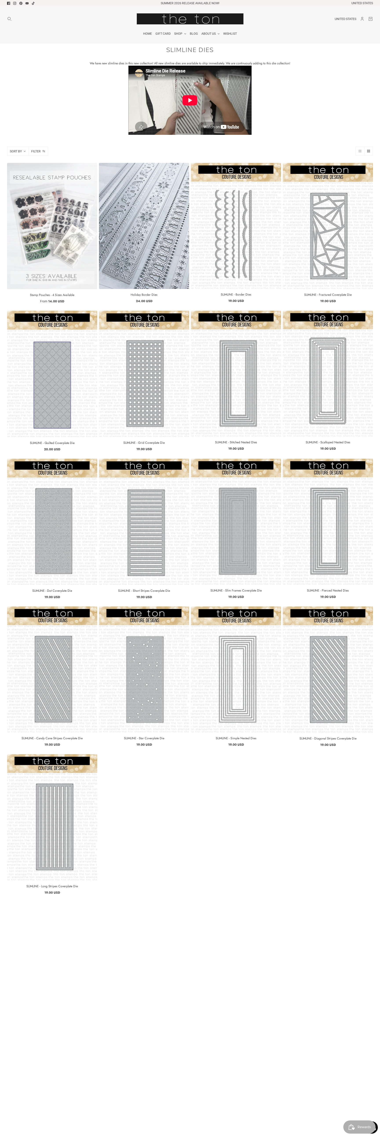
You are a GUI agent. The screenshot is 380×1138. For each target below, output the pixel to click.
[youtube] (27, 3)
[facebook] (8, 3)
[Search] (9, 18)
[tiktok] (33, 3)
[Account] (362, 18)
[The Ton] (190, 18)
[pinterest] (20, 3)
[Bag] (370, 18)
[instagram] (14, 3)
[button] (359, 151)
